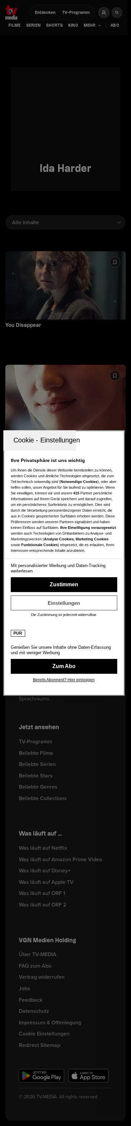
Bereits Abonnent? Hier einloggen (64, 679)
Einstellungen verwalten (64, 602)
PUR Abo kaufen (64, 666)
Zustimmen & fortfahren (64, 584)
